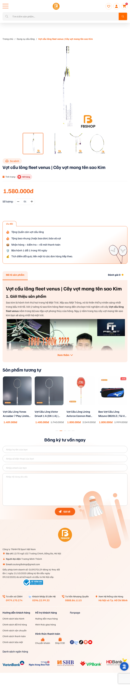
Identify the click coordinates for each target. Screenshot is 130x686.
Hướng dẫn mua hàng (46, 618)
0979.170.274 (14, 600)
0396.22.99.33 (41, 600)
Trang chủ (8, 38)
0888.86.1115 (73, 600)
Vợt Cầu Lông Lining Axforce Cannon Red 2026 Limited (47, 414)
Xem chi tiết (17, 409)
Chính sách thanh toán (14, 636)
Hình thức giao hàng (45, 624)
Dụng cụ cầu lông (26, 38)
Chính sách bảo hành (13, 618)
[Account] (116, 6)
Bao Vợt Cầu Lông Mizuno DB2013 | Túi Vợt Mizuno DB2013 (81, 414)
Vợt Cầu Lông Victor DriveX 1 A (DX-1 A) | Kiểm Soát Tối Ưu (15, 414)
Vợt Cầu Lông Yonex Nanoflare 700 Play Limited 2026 (110, 414)
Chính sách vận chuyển (15, 630)
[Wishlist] (108, 6)
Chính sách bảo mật (13, 642)
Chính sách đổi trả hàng (15, 624)
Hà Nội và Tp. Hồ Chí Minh (113, 600)
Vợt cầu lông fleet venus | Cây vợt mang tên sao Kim (65, 38)
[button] (124, 666)
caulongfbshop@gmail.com (23, 564)
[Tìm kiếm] (123, 16)
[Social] (72, 643)
